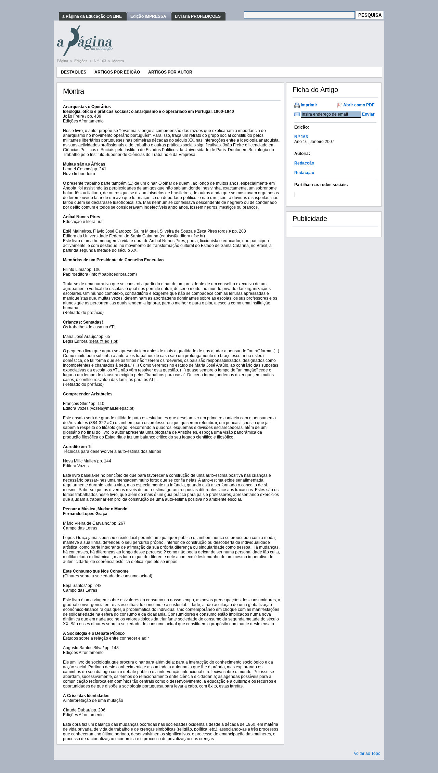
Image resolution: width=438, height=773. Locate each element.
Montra (118, 61)
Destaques (73, 72)
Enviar (368, 114)
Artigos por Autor (170, 72)
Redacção (304, 163)
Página (63, 61)
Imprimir (309, 105)
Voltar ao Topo (367, 753)
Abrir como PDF (358, 105)
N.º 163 (100, 61)
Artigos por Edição (117, 72)
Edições (81, 61)
